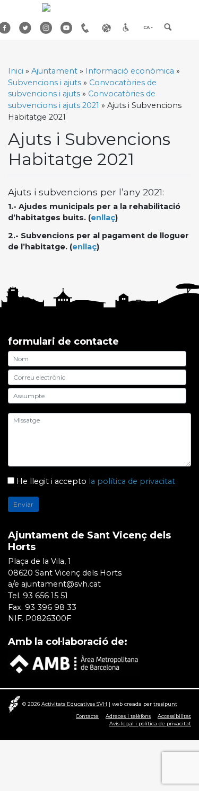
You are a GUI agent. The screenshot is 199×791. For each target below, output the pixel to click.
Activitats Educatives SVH (74, 703)
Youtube (66, 28)
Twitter (25, 28)
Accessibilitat (129, 28)
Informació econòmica (129, 71)
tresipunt (165, 703)
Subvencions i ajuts (44, 82)
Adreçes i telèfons (87, 28)
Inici (15, 71)
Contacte (87, 716)
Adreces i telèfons (128, 716)
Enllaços (108, 28)
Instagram (46, 28)
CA (146, 27)
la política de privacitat (132, 481)
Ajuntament (54, 71)
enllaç (103, 217)
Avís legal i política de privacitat (150, 723)
